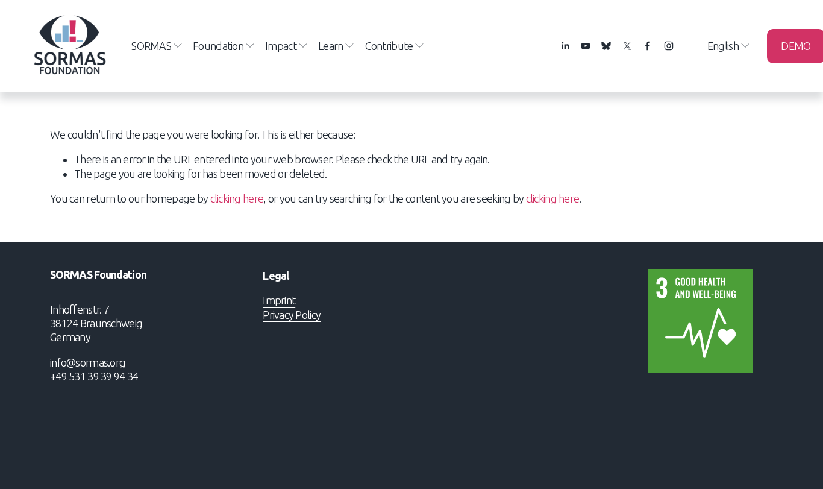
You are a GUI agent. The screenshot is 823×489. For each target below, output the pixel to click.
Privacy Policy (292, 315)
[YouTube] (585, 45)
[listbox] (720, 46)
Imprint (279, 300)
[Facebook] (647, 45)
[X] (627, 45)
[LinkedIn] (565, 45)
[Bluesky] (606, 45)
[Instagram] (668, 45)
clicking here (237, 198)
